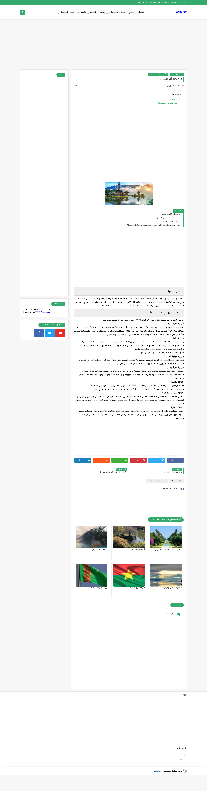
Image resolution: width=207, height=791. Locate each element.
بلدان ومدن (74, 12)
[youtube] (60, 333)
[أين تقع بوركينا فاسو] (129, 575)
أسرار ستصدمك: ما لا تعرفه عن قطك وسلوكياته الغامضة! (153, 225)
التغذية (64, 12)
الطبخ (132, 12)
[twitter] (50, 333)
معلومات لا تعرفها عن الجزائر (168, 550)
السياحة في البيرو (99, 550)
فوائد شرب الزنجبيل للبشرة (168, 218)
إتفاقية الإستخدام (153, 2)
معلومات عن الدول (158, 74)
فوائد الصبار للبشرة (171, 222)
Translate (45, 312)
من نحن (182, 2)
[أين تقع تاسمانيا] (129, 537)
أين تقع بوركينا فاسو (135, 588)
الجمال (141, 12)
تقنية (83, 12)
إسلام (102, 12)
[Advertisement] (103, 46)
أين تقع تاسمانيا (138, 550)
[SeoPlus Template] (185, 771)
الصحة (93, 12)
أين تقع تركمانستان (98, 588)
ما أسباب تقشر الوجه (171, 214)
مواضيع (181, 12)
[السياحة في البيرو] (91, 537)
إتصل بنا (140, 2)
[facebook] (39, 333)
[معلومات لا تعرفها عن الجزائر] (166, 537)
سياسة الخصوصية (169, 2)
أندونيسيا (173, 99)
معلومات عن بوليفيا (172, 588)
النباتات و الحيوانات (117, 12)
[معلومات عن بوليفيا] (166, 575)
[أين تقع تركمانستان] (91, 575)
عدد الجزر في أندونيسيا (167, 103)
